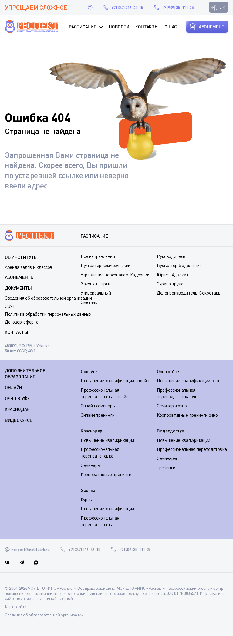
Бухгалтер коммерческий (105, 265)
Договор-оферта (22, 322)
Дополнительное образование (25, 373)
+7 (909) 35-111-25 (178, 7)
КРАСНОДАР (17, 409)
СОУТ (10, 306)
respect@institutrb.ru (90, 7)
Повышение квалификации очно (188, 380)
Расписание (82, 26)
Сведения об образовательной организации (48, 298)
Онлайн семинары (98, 405)
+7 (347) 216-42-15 (127, 7)
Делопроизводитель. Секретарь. (189, 292)
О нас (170, 26)
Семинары (90, 465)
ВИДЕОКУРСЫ (19, 420)
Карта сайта (15, 606)
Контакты (146, 26)
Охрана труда (170, 283)
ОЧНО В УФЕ (17, 398)
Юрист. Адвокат (173, 274)
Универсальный (96, 292)
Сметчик (89, 302)
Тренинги (166, 467)
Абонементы (20, 277)
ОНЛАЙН (13, 387)
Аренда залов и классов (28, 267)
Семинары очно (172, 405)
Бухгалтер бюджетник (179, 265)
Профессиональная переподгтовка (192, 449)
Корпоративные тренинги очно (187, 415)
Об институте (21, 257)
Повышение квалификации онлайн (115, 380)
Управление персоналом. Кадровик (115, 274)
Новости (119, 26)
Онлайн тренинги (97, 415)
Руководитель (171, 256)
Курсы (86, 499)
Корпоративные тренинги (106, 474)
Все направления (98, 256)
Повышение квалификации (107, 440)
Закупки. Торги (95, 283)
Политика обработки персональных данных (48, 314)
